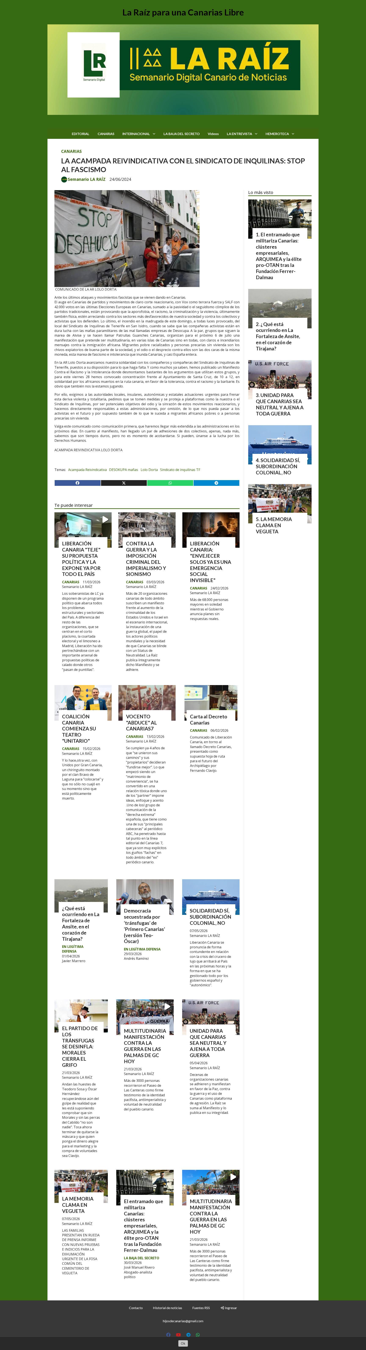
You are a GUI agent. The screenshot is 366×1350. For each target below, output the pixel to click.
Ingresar (230, 1308)
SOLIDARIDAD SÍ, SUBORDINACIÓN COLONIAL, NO (210, 917)
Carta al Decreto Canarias (208, 719)
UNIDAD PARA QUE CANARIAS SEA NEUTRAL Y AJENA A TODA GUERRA (208, 1043)
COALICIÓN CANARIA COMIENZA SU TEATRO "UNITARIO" (79, 728)
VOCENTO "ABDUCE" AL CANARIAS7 (141, 722)
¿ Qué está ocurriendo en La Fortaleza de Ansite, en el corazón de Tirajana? (80, 923)
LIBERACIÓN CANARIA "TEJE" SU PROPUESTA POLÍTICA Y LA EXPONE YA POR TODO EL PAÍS (81, 559)
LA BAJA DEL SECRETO (182, 134)
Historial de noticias (167, 1308)
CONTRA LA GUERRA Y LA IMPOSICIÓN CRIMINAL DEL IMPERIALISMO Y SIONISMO (146, 559)
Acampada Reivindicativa (87, 469)
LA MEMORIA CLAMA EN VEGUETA (77, 1205)
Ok (183, 1343)
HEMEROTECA (277, 134)
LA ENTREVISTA (239, 134)
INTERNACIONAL (136, 134)
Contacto (136, 1308)
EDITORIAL (80, 134)
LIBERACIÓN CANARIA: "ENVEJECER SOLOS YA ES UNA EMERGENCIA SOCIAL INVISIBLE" (210, 562)
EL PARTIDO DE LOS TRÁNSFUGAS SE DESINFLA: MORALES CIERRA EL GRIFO (80, 1046)
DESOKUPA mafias (123, 469)
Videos (213, 134)
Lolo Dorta (149, 469)
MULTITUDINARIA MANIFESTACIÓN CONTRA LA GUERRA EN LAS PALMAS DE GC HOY (145, 1046)
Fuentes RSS (201, 1308)
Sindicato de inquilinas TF (180, 469)
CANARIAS (106, 134)
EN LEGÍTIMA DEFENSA (72, 949)
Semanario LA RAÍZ (86, 179)
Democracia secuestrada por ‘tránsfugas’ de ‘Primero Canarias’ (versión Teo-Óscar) (144, 926)
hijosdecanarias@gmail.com (183, 1321)
